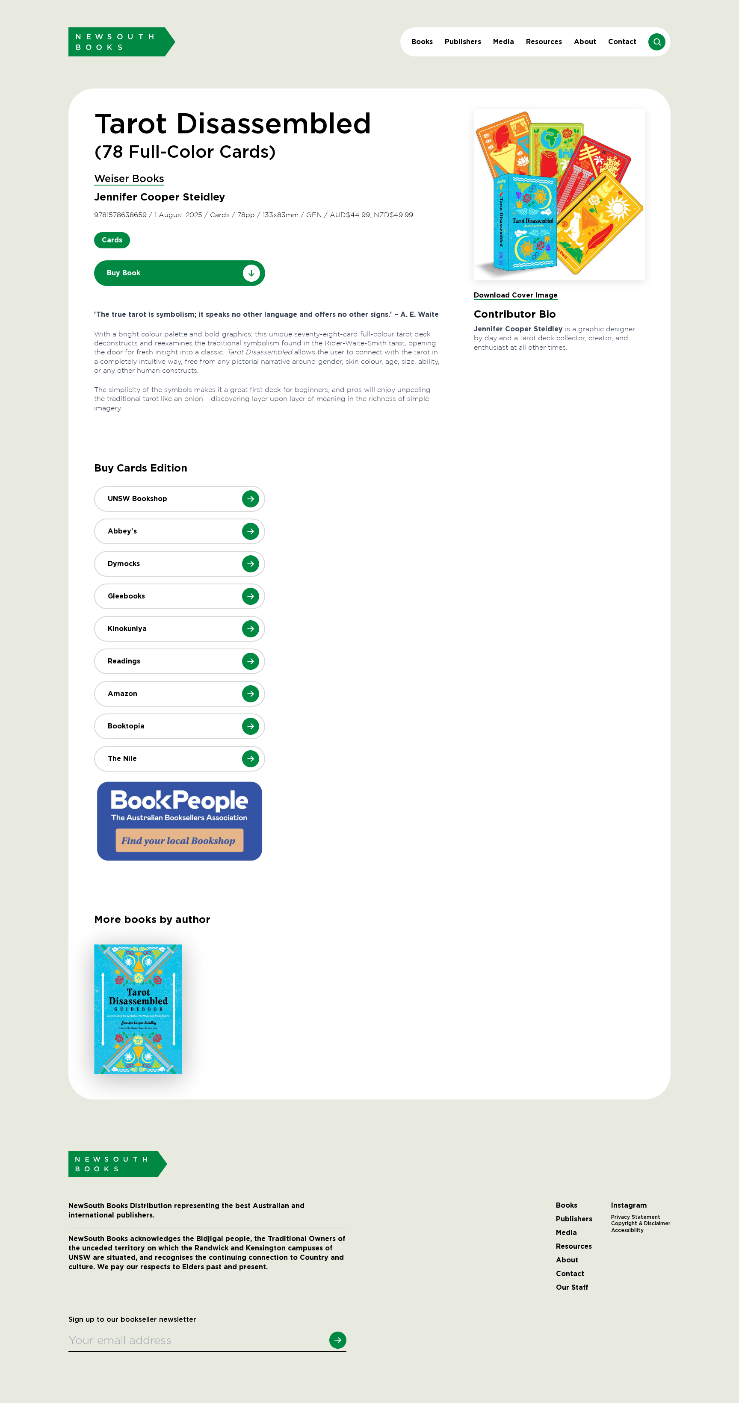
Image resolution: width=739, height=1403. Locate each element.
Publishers (463, 41)
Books (422, 41)
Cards (112, 240)
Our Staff (572, 1287)
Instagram (629, 1205)
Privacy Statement (635, 1217)
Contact (622, 41)
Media (503, 41)
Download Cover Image (516, 295)
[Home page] (121, 41)
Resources (544, 41)
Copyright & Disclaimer (641, 1223)
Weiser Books (129, 179)
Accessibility (627, 1230)
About (585, 41)
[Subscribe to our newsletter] (337, 1340)
